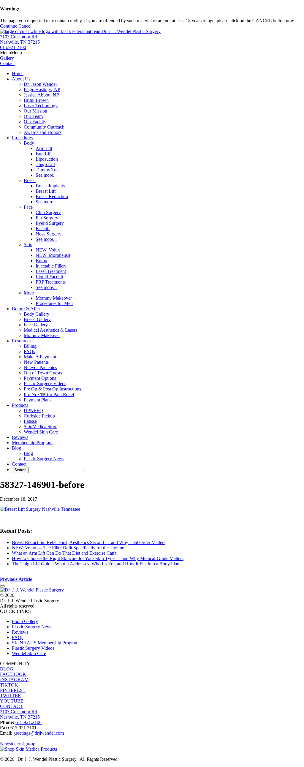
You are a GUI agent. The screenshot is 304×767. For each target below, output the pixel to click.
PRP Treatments (51, 281)
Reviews (20, 437)
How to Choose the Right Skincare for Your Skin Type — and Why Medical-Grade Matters (97, 558)
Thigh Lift (45, 164)
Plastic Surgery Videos (45, 383)
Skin (28, 244)
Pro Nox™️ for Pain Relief (49, 394)
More (29, 292)
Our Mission (35, 110)
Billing (30, 346)
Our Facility (35, 121)
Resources (21, 340)
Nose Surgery (48, 233)
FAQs (29, 351)
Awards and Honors (42, 132)
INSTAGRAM (14, 679)
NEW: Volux (48, 249)
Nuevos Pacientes (40, 367)
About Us (21, 78)
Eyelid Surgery (50, 223)
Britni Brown (36, 100)
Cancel (24, 26)
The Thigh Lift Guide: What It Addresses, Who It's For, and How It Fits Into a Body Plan (95, 563)
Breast (30, 180)
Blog (16, 447)
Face (28, 207)
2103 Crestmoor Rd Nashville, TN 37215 (20, 39)
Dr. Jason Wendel (40, 84)
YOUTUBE (11, 700)
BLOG (6, 668)
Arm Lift (44, 148)
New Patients (36, 362)
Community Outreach (44, 126)
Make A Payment (40, 356)
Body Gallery (36, 314)
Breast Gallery (37, 319)
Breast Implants (50, 185)
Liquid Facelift (49, 276)
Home (17, 73)
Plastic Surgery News (44, 458)
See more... (46, 175)
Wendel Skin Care (41, 431)
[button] (11, 52)
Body (29, 143)
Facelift (43, 228)
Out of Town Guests (43, 372)
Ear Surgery (47, 217)
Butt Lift (44, 153)
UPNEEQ (33, 410)
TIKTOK (9, 684)
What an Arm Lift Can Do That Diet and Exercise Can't (64, 553)
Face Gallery (36, 324)
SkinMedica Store (40, 426)
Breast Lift (46, 191)
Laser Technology (41, 105)
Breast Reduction (52, 196)
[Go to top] (2, 586)
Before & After (26, 308)
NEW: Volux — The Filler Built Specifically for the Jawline (68, 547)
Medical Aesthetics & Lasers (50, 330)
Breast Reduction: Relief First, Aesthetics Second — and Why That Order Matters (88, 542)
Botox (41, 260)
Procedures (22, 137)
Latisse (30, 421)
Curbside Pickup (39, 415)
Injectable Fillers (51, 265)
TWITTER (10, 695)
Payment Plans (37, 399)
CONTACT (11, 706)
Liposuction (47, 159)
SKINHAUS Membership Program (45, 642)
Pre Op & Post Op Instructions (52, 388)
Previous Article (16, 579)
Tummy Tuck (48, 169)
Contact (19, 463)
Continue (8, 26)
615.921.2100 (13, 47)
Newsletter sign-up (17, 743)
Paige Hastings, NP (42, 89)
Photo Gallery (25, 621)
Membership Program (32, 442)
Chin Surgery (48, 212)
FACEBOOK (13, 674)
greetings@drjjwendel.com (38, 733)
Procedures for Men (54, 303)
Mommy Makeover (54, 298)
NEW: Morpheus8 (53, 255)
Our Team (33, 116)
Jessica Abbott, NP (41, 94)
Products (20, 405)
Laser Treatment (51, 271)
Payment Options (40, 378)
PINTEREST (13, 690)
